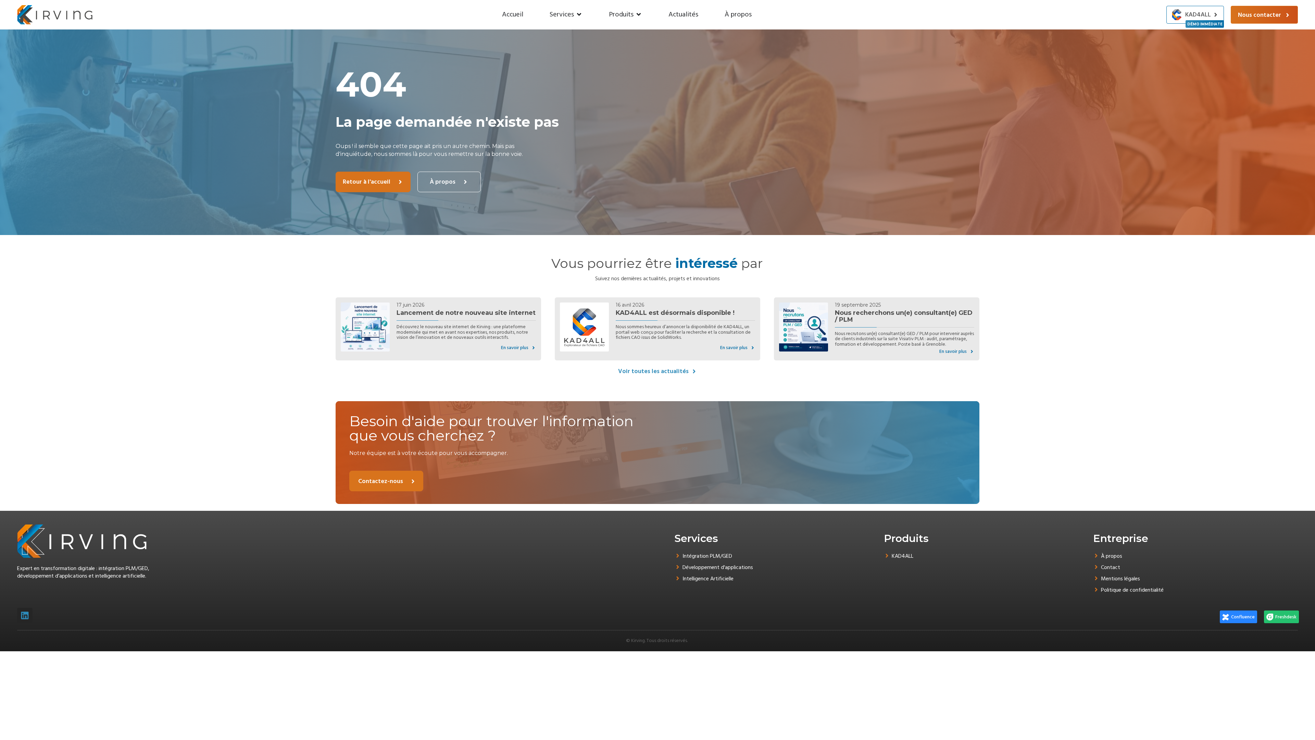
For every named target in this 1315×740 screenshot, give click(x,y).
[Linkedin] (25, 615)
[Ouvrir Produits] (638, 14)
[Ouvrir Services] (579, 14)
